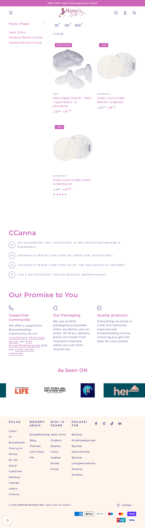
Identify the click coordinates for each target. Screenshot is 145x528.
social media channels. (21, 351)
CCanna (14, 494)
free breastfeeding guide (24, 343)
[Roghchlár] (10, 13)
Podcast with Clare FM (37, 451)
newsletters (18, 337)
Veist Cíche (17, 32)
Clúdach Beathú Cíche (26, 37)
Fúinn (13, 431)
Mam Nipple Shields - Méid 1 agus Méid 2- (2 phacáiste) (72, 102)
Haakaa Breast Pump (25, 42)
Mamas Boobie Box (31, 504)
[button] (115, 13)
